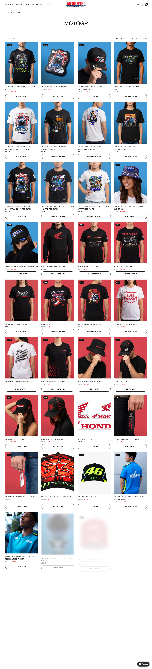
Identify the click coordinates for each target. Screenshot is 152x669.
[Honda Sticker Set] (94, 415)
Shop (12, 12)
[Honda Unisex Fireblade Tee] (57, 300)
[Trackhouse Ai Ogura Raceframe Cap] (21, 242)
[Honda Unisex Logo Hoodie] (57, 242)
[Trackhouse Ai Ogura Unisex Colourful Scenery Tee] (130, 123)
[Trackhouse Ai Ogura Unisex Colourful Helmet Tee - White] (21, 123)
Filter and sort (14, 38)
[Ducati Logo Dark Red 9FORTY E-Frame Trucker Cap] (130, 532)
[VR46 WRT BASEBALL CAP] (94, 473)
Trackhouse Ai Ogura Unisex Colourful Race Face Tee (53, 148)
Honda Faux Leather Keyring (126, 439)
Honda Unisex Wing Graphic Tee (55, 382)
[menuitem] (10, 4)
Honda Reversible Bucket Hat (90, 382)
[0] (145, 4)
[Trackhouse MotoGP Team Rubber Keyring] (130, 592)
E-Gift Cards (37, 4)
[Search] (142, 4)
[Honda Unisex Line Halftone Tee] (21, 357)
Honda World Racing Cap (52, 439)
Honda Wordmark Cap (14, 439)
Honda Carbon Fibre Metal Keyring (20, 497)
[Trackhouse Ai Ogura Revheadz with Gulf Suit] (57, 532)
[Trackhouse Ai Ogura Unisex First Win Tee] (21, 63)
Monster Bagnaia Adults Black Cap (56, 497)
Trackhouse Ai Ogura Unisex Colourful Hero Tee (90, 148)
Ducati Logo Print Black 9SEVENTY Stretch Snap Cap (92, 618)
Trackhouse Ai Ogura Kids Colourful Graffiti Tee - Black (57, 208)
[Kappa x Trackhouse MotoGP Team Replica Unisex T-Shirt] (21, 532)
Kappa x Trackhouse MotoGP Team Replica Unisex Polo (129, 498)
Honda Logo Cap (121, 382)
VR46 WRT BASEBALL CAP (87, 497)
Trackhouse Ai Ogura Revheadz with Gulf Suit (57, 558)
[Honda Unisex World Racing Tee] (130, 300)
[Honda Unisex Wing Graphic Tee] (57, 357)
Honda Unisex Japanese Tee (89, 324)
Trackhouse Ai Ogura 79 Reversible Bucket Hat (129, 208)
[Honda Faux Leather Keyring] (130, 415)
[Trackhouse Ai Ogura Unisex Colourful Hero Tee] (94, 123)
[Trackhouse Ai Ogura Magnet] (57, 63)
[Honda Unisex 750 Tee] (130, 242)
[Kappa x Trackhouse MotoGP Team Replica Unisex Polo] (130, 473)
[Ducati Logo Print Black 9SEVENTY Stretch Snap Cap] (94, 592)
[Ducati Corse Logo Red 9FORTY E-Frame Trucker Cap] (94, 532)
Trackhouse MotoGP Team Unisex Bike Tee (128, 88)
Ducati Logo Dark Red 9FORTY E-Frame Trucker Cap (130, 558)
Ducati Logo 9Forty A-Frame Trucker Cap (21, 618)
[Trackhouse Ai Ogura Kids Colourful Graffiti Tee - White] (94, 182)
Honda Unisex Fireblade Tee (53, 324)
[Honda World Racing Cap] (57, 415)
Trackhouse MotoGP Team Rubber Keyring (129, 618)
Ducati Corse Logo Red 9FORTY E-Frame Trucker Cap (92, 558)
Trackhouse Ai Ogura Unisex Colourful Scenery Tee (126, 148)
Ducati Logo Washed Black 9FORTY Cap (56, 618)
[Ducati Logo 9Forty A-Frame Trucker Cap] (21, 592)
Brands (8, 4)
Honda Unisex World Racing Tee (128, 324)
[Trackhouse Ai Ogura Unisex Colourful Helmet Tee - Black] (21, 182)
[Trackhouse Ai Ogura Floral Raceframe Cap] (94, 63)
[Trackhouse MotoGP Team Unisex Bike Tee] (130, 63)
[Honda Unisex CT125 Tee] (94, 242)
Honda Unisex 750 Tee (123, 266)
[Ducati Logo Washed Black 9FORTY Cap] (57, 592)
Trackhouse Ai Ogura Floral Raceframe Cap (90, 88)
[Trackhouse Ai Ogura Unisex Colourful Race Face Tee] (57, 123)
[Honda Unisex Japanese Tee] (94, 300)
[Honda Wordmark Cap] (21, 415)
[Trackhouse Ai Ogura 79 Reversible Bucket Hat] (130, 182)
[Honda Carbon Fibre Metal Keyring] (21, 473)
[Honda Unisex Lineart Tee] (21, 300)
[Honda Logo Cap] (130, 357)
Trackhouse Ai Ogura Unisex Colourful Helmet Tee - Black (18, 208)
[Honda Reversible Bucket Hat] (94, 357)
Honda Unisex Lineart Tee (16, 324)
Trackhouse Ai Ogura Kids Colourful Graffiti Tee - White (94, 208)
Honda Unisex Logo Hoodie (53, 266)
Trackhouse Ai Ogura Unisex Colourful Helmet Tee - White (18, 148)
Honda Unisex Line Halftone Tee (19, 382)
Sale (48, 4)
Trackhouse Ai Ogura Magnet (54, 87)
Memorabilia (21, 4)
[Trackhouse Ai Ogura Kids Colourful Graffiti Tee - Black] (57, 182)
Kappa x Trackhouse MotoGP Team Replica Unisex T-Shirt (20, 558)
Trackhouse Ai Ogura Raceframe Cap (21, 266)
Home (7, 12)
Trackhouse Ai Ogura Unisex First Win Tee (20, 88)
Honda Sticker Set (86, 439)
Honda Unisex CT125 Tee (88, 266)
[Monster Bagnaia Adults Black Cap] (57, 473)
